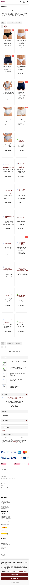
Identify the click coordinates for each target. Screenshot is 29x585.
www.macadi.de (4, 543)
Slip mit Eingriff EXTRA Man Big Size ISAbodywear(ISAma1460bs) (9, 120)
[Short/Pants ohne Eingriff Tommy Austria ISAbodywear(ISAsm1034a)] (14, 398)
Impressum (3, 471)
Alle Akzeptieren (14, 574)
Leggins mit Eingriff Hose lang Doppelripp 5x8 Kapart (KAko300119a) (8, 300)
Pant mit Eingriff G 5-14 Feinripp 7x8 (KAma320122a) (21, 120)
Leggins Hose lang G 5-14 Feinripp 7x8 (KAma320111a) (21, 249)
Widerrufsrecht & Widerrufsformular (7, 478)
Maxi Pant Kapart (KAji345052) (21, 325)
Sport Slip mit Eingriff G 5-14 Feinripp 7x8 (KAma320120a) (21, 42)
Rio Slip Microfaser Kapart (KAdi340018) (21, 223)
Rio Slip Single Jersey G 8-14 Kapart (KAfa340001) (21, 68)
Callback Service (4, 490)
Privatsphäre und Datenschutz (7, 487)
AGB (2, 485)
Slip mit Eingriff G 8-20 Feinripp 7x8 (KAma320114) (8, 197)
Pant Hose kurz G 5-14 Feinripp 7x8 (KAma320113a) (7, 68)
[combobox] (11, 23)
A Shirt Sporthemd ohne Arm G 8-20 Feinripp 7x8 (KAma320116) (21, 171)
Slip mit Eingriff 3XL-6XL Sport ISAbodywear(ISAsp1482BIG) (9, 145)
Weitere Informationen (14, 582)
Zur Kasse (3, 556)
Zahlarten (3, 483)
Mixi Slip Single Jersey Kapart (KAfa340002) (21, 145)
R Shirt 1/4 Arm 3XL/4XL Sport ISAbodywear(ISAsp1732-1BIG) (22, 197)
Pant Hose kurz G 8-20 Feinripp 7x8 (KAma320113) (7, 326)
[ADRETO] (3, 2)
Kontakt (2, 474)
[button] (2, 23)
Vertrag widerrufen (4, 480)
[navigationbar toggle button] (27, 2)
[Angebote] (26, 394)
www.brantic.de (15, 441)
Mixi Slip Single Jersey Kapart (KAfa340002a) (7, 42)
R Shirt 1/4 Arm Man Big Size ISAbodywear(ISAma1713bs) (9, 170)
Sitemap (3, 430)
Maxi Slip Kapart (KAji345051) (7, 248)
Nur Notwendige (14, 578)
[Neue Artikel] (26, 421)
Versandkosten (4, 476)
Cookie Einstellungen (5, 492)
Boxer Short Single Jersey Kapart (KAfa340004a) (21, 94)
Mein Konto (3, 555)
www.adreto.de (4, 540)
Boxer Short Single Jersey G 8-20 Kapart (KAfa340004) (21, 300)
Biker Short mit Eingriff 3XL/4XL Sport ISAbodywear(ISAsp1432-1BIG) (8, 275)
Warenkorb (3, 554)
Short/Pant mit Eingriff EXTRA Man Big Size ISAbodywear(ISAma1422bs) (9, 223)
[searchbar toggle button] (20, 2)
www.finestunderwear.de (5, 544)
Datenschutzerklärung (23, 571)
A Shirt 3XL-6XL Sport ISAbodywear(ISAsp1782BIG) (9, 93)
